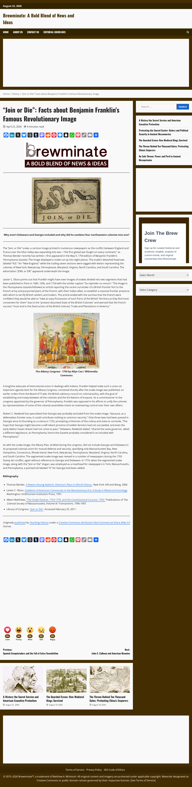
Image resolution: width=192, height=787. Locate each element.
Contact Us (33, 32)
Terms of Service (75, 769)
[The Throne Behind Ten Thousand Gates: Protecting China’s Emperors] (110, 679)
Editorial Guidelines (55, 32)
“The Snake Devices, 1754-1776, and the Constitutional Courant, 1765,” (65, 499)
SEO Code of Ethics (114, 769)
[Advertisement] (96, 63)
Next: (111, 651)
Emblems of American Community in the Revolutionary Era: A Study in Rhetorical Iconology (76, 490)
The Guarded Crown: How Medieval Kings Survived (65, 698)
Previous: (30, 651)
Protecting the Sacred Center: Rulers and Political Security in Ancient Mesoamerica (163, 132)
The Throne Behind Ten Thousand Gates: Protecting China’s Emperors (109, 698)
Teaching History (38, 522)
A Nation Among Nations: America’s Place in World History (59, 484)
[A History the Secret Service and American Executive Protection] (23, 679)
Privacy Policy (94, 769)
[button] (188, 32)
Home (6, 32)
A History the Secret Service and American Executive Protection (21, 698)
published (20, 522)
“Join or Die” (36, 509)
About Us (18, 32)
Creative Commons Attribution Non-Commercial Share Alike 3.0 (94, 522)
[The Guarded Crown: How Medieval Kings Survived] (66, 679)
